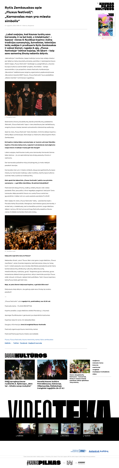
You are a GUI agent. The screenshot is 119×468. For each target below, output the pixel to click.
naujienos (96, 360)
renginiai (95, 369)
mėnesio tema (97, 363)
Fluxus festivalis (16, 339)
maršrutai (96, 367)
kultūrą (98, 451)
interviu (95, 365)
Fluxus (7, 339)
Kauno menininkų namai (31, 339)
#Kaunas (44, 462)
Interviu (25, 25)
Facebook (23, 343)
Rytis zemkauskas (46, 339)
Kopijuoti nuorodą (35, 343)
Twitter (16, 343)
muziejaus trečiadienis (100, 372)
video (94, 374)
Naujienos (31, 25)
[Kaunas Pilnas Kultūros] (104, 9)
